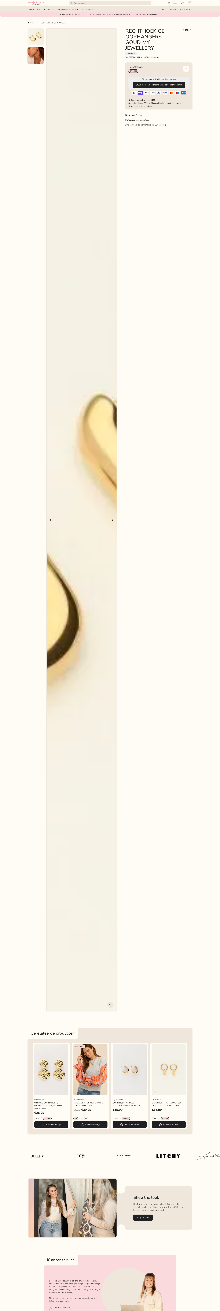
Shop (34, 23)
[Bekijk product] (51, 1069)
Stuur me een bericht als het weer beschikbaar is (159, 84)
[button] (110, 3)
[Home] (28, 23)
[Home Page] (36, 3)
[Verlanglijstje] (182, 3)
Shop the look (143, 1217)
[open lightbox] (110, 1005)
